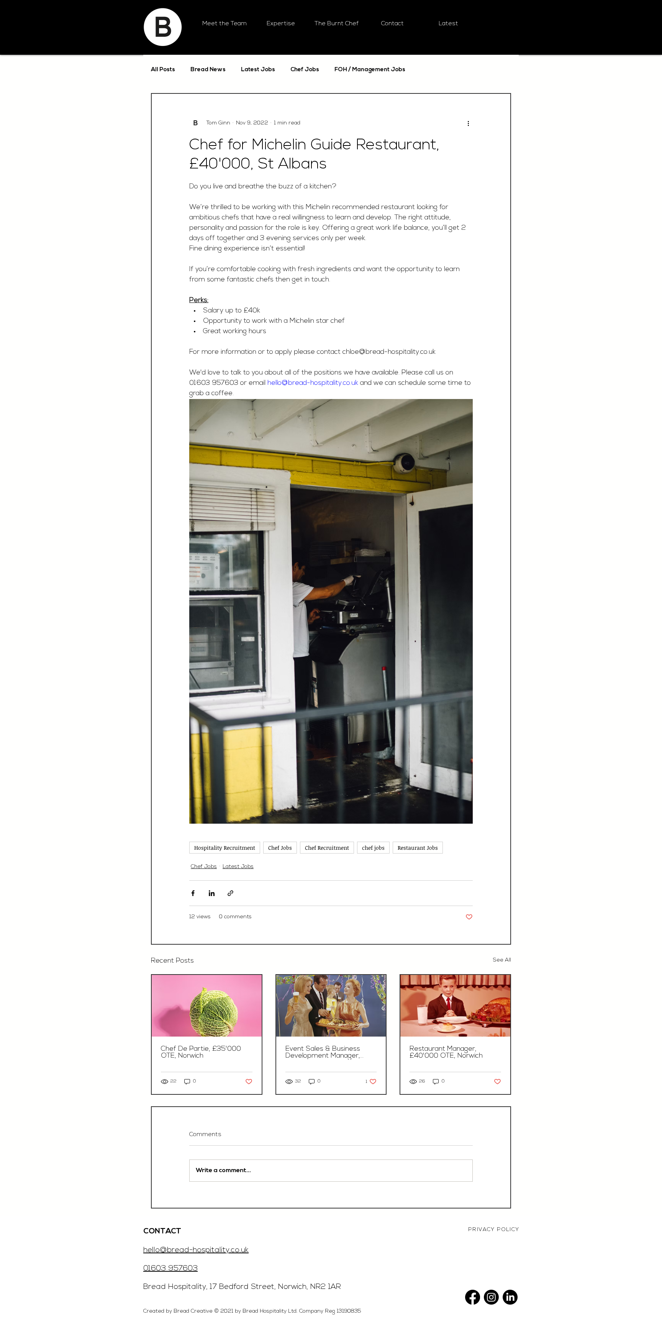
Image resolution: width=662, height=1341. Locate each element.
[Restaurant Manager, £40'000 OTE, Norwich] (455, 1006)
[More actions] (468, 123)
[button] (280, 24)
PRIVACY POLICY (493, 1230)
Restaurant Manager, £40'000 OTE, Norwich (446, 1053)
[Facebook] (472, 1297)
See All (502, 960)
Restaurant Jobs (418, 847)
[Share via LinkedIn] (211, 893)
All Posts (163, 70)
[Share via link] (230, 893)
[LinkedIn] (510, 1297)
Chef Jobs (304, 70)
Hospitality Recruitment (224, 847)
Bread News (208, 70)
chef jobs (373, 847)
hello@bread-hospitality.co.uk (196, 1250)
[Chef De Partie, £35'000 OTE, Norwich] (207, 1006)
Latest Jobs (258, 70)
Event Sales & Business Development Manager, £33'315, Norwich (322, 1053)
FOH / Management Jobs (369, 70)
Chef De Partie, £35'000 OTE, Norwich (201, 1053)
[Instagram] (491, 1297)
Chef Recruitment (327, 847)
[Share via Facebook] (193, 893)
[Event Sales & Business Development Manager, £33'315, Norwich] (331, 1006)
